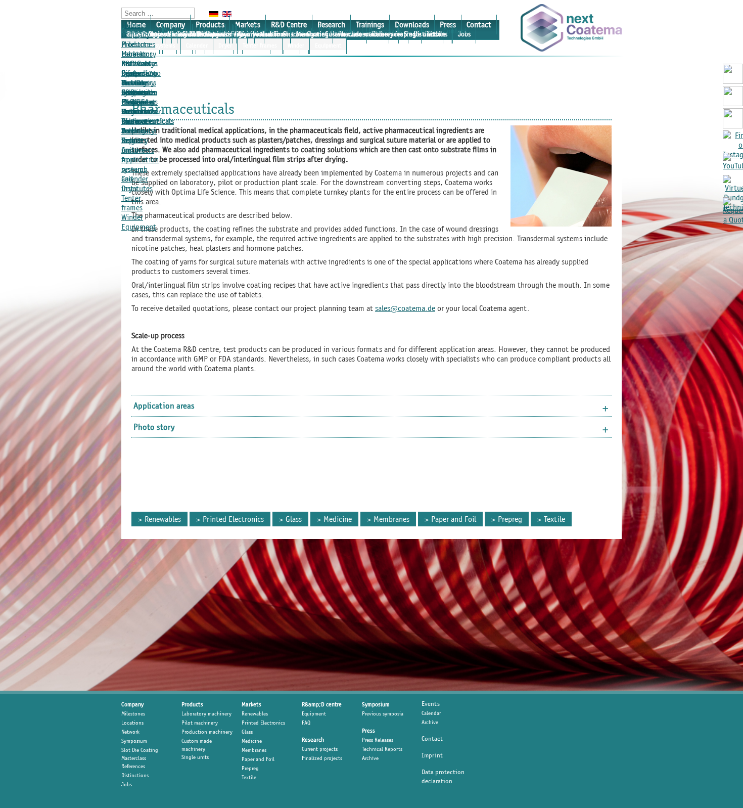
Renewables (139, 63)
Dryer (225, 45)
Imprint (432, 755)
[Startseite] (571, 28)
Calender (197, 45)
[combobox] (158, 13)
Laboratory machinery (206, 713)
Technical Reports (136, 135)
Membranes (391, 519)
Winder (296, 45)
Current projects (320, 748)
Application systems (140, 164)
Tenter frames (260, 45)
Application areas (164, 405)
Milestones (138, 44)
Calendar (431, 712)
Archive (133, 150)
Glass (294, 519)
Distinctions (135, 775)
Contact (479, 24)
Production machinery (207, 731)
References (133, 766)
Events (431, 703)
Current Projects (134, 87)
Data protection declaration (443, 776)
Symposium (134, 740)
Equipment (328, 45)
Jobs (126, 784)
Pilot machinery (199, 722)
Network (130, 731)
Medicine (337, 519)
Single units (195, 756)
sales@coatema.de (405, 308)
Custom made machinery (196, 744)
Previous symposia (382, 713)
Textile (554, 519)
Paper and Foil (453, 519)
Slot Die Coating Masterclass (139, 753)
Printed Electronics (233, 519)
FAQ (306, 722)
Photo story (154, 427)
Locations (132, 722)
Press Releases (134, 116)
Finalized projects (322, 757)
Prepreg (510, 519)
